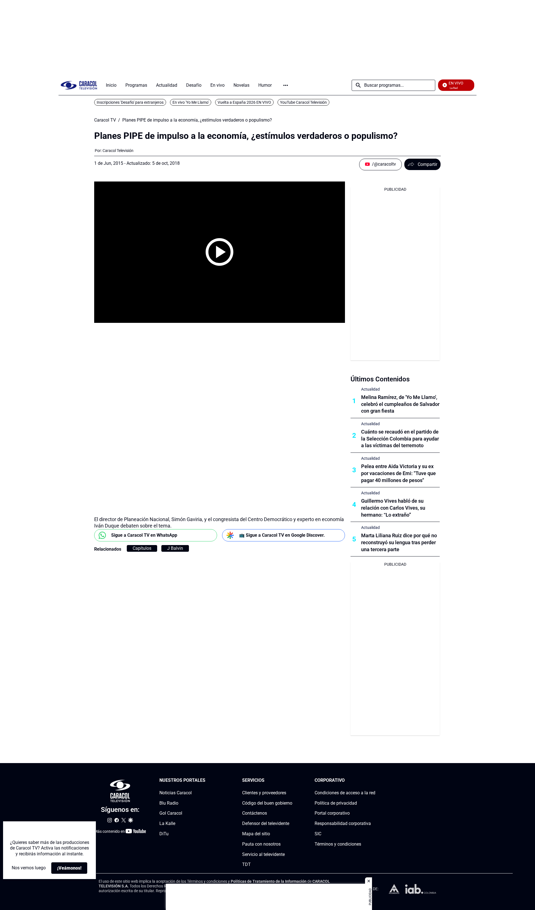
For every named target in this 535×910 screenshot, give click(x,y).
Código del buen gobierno (267, 803)
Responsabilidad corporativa (343, 823)
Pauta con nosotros (261, 844)
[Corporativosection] (373, 780)
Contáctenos (254, 813)
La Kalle (167, 823)
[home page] (79, 85)
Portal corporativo (332, 813)
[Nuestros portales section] (207, 780)
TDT (246, 864)
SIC (318, 833)
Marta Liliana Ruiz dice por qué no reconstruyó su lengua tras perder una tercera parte (399, 542)
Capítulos (142, 548)
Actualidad (370, 389)
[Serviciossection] (290, 780)
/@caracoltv (384, 164)
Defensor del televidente (265, 823)
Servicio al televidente (263, 854)
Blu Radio (168, 803)
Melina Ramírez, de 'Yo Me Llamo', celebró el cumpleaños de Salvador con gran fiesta (400, 404)
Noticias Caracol (175, 792)
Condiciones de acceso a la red (345, 792)
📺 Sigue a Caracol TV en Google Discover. (282, 535)
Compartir (427, 164)
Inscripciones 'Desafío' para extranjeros (130, 102)
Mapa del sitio (256, 833)
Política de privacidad (336, 803)
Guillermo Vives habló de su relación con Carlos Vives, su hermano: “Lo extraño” (393, 508)
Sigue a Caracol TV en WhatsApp (144, 535)
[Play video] (220, 252)
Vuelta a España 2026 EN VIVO (244, 102)
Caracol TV (105, 120)
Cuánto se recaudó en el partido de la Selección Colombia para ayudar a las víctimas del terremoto (400, 439)
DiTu (164, 833)
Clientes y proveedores (264, 792)
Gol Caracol (170, 813)
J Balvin (175, 548)
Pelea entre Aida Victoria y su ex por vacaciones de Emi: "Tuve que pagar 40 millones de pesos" (398, 473)
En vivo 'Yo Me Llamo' (190, 102)
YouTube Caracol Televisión (303, 102)
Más (286, 85)
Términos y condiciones (338, 844)
